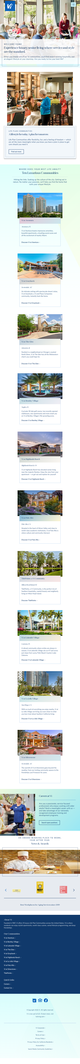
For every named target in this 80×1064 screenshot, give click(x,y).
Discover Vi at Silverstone (30, 779)
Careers (7, 984)
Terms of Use (40, 1035)
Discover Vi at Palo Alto (30, 540)
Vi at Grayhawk (9, 953)
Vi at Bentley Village (11, 942)
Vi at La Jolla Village (11, 961)
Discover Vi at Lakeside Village (32, 660)
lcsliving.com (40, 1016)
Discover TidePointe (28, 600)
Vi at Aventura (9, 938)
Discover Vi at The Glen (30, 363)
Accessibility (40, 1045)
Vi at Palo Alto (9, 965)
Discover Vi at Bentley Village (32, 420)
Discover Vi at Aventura (30, 242)
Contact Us (8, 988)
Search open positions (49, 822)
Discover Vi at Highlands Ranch (32, 479)
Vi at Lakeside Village (12, 946)
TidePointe (8, 973)
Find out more (16, 151)
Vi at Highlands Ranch (12, 957)
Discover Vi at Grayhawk (30, 303)
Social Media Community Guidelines (40, 1049)
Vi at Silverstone (10, 969)
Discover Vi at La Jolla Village (32, 718)
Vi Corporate (40, 1028)
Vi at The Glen (9, 949)
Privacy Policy (39, 1038)
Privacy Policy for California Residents (40, 1042)
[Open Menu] (73, 4)
